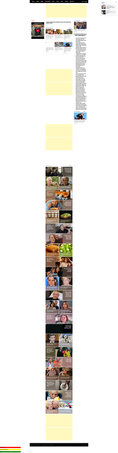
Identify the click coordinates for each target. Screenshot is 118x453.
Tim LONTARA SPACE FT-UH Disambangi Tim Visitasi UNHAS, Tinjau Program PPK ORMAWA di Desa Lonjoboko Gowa (81, 69)
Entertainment (47, 1)
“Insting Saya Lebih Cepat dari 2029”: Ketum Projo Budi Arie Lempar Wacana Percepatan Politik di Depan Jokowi (81, 60)
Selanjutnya (33, 20)
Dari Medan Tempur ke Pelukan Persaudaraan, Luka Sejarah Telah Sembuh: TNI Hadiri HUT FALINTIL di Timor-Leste (81, 105)
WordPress (85, 445)
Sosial (53, 1)
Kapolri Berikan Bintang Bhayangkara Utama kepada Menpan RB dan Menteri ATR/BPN (58, 23)
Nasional (66, 1)
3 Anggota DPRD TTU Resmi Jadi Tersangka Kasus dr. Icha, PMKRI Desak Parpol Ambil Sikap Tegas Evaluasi (81, 55)
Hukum (42, 1)
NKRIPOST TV (72, 1)
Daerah (37, 1)
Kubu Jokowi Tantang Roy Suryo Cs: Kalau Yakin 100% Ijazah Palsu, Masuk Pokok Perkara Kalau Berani (81, 100)
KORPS (62, 1)
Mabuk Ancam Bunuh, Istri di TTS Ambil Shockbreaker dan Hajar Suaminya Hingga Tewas (81, 64)
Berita (33, 1)
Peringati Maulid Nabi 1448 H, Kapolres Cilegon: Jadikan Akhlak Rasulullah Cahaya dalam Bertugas (81, 44)
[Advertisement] (66, 11)
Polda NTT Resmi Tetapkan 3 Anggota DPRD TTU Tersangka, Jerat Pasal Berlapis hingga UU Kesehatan (80, 80)
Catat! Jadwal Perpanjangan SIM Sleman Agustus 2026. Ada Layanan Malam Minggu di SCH (81, 39)
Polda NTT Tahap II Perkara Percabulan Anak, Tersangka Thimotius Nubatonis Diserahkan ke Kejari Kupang (81, 95)
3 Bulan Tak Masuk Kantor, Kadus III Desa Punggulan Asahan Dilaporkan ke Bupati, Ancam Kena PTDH (81, 75)
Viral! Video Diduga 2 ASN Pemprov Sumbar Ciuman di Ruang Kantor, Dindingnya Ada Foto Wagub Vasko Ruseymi (81, 85)
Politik (57, 1)
